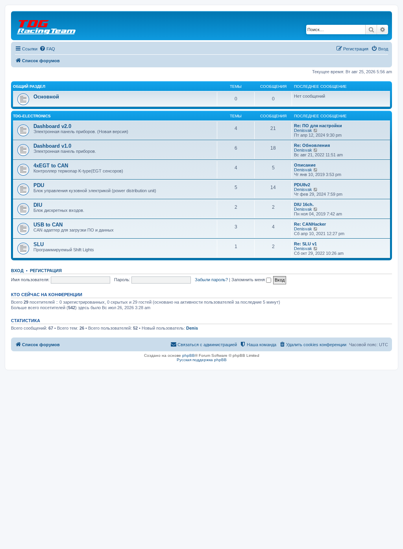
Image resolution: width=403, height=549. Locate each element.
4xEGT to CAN (50, 166)
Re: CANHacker (310, 224)
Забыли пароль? (211, 279)
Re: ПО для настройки (318, 125)
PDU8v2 (302, 184)
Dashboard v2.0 (52, 126)
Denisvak (303, 130)
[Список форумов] (47, 25)
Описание (305, 165)
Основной (46, 97)
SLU (38, 244)
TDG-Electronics (32, 116)
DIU (37, 205)
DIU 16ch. (304, 204)
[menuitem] (47, 49)
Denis (192, 328)
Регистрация (46, 270)
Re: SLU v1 (305, 243)
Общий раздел (29, 86)
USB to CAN (48, 225)
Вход (17, 270)
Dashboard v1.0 (52, 146)
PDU (38, 185)
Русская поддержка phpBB (202, 360)
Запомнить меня (248, 279)
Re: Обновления (312, 145)
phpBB (188, 355)
